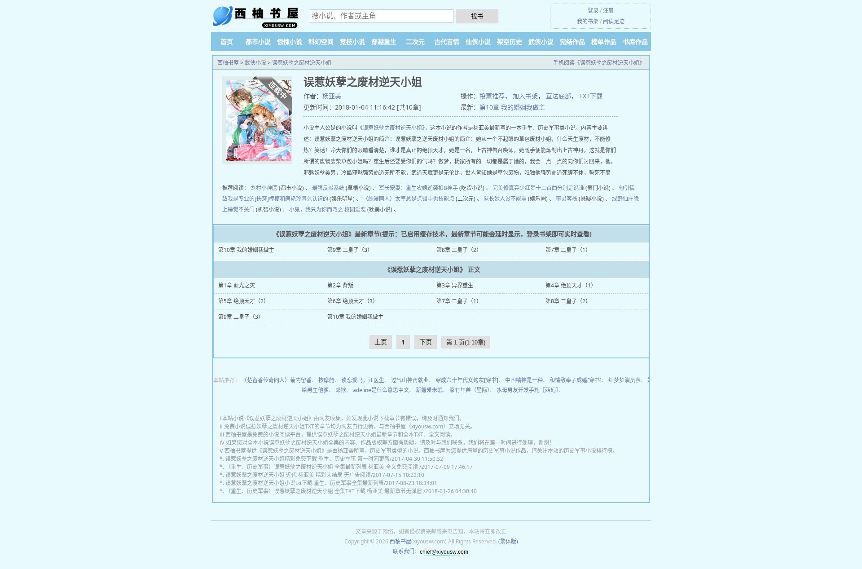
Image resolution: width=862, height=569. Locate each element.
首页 (226, 41)
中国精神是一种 (524, 380)
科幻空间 (321, 41)
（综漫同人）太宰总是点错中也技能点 (408, 199)
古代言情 (446, 41)
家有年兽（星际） (469, 390)
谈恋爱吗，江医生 (362, 380)
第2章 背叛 (340, 285)
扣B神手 (448, 188)
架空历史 (509, 41)
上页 (380, 342)
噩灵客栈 (566, 199)
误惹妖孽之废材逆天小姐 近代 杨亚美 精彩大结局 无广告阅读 (298, 475)
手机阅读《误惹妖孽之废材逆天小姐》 (599, 62)
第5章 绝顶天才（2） (243, 301)
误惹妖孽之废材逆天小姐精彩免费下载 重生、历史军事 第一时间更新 (307, 459)
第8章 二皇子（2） (459, 250)
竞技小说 (352, 41)
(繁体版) (508, 541)
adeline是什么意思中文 (381, 390)
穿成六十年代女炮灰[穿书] (466, 380)
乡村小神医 (264, 188)
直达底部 (558, 96)
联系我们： (406, 551)
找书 (477, 16)
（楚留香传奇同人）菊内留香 (277, 380)
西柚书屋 (228, 62)
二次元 (415, 41)
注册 (608, 10)
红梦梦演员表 (624, 380)
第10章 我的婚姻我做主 (512, 107)
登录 (593, 10)
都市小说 (258, 41)
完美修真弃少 (509, 188)
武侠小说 (541, 41)
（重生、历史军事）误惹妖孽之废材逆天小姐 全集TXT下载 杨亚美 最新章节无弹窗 (324, 491)
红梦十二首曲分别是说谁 (554, 188)
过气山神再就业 (410, 380)
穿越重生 (383, 41)
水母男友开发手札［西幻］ (528, 390)
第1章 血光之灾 (236, 285)
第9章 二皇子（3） (350, 250)
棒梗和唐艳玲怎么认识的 (298, 199)
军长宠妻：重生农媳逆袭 (408, 188)
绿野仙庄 (622, 199)
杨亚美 (331, 96)
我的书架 (587, 21)
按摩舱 (326, 380)
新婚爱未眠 (429, 390)
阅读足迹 (614, 21)
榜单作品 (603, 41)
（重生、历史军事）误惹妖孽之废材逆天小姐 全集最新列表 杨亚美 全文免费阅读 (322, 467)
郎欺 (340, 390)
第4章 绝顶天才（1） (570, 285)
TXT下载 (591, 96)
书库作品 (635, 41)
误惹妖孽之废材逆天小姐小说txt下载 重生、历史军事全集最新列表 (304, 483)
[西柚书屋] (256, 17)
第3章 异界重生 (454, 285)
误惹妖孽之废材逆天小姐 (301, 62)
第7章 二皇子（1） (568, 250)
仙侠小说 (478, 41)
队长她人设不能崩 (505, 199)
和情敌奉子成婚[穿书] (576, 380)
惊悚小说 (289, 41)
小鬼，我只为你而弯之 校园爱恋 (327, 209)
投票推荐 (492, 96)
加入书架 (525, 96)
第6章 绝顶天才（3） (352, 301)
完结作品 (572, 41)
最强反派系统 (328, 188)
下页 (425, 342)
